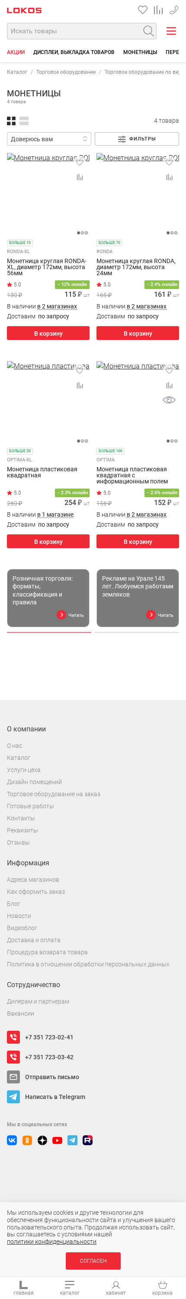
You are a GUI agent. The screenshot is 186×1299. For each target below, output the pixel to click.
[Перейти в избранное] (143, 10)
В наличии (42, 306)
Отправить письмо (52, 1077)
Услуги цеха (24, 769)
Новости (19, 915)
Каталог (17, 72)
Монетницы (140, 52)
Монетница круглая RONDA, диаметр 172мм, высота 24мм (136, 267)
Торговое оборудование (66, 72)
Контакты (21, 818)
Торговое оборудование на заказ (53, 794)
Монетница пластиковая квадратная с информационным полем (132, 475)
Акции (16, 52)
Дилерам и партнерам (38, 1001)
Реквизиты (22, 830)
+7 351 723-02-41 (174, 8)
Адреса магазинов (33, 879)
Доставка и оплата (34, 940)
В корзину (48, 333)
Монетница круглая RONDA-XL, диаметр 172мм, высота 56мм (47, 267)
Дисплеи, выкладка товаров (74, 52)
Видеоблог (22, 927)
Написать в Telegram (55, 1096)
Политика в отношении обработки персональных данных (88, 964)
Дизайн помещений (34, 781)
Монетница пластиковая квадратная (42, 472)
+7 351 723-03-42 (49, 1057)
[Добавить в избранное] (79, 162)
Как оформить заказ (36, 891)
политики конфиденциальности (51, 1241)
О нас (14, 745)
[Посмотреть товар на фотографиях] (169, 400)
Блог (13, 903)
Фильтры (142, 139)
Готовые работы (30, 806)
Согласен (93, 1261)
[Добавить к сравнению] (79, 177)
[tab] (49, 632)
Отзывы (18, 842)
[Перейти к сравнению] (158, 10)
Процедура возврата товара (47, 952)
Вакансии (20, 1013)
